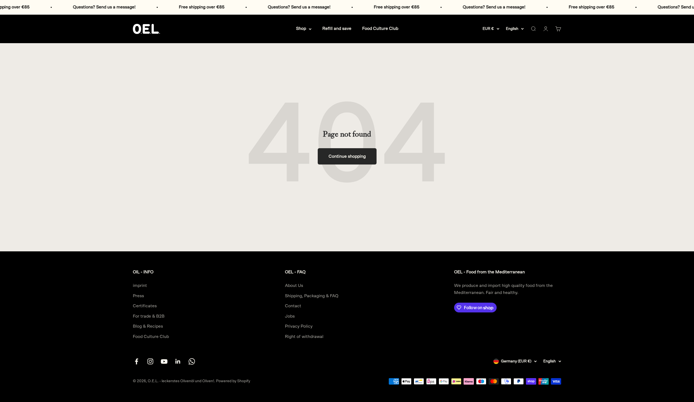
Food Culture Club (380, 28)
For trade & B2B (149, 316)
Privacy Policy (299, 326)
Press (138, 296)
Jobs (290, 316)
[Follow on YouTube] (164, 361)
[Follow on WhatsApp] (191, 361)
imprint (140, 285)
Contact (293, 306)
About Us (294, 285)
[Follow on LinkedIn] (178, 361)
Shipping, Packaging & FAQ (311, 296)
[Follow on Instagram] (150, 361)
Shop (301, 28)
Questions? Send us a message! (88, 7)
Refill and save (336, 28)
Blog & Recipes (148, 326)
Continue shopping (347, 156)
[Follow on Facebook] (136, 361)
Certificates (145, 306)
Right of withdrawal (304, 336)
